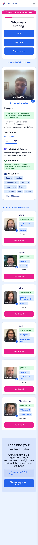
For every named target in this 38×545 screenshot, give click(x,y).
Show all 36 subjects (13, 196)
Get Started (19, 241)
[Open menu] (34, 3)
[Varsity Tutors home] (10, 3)
